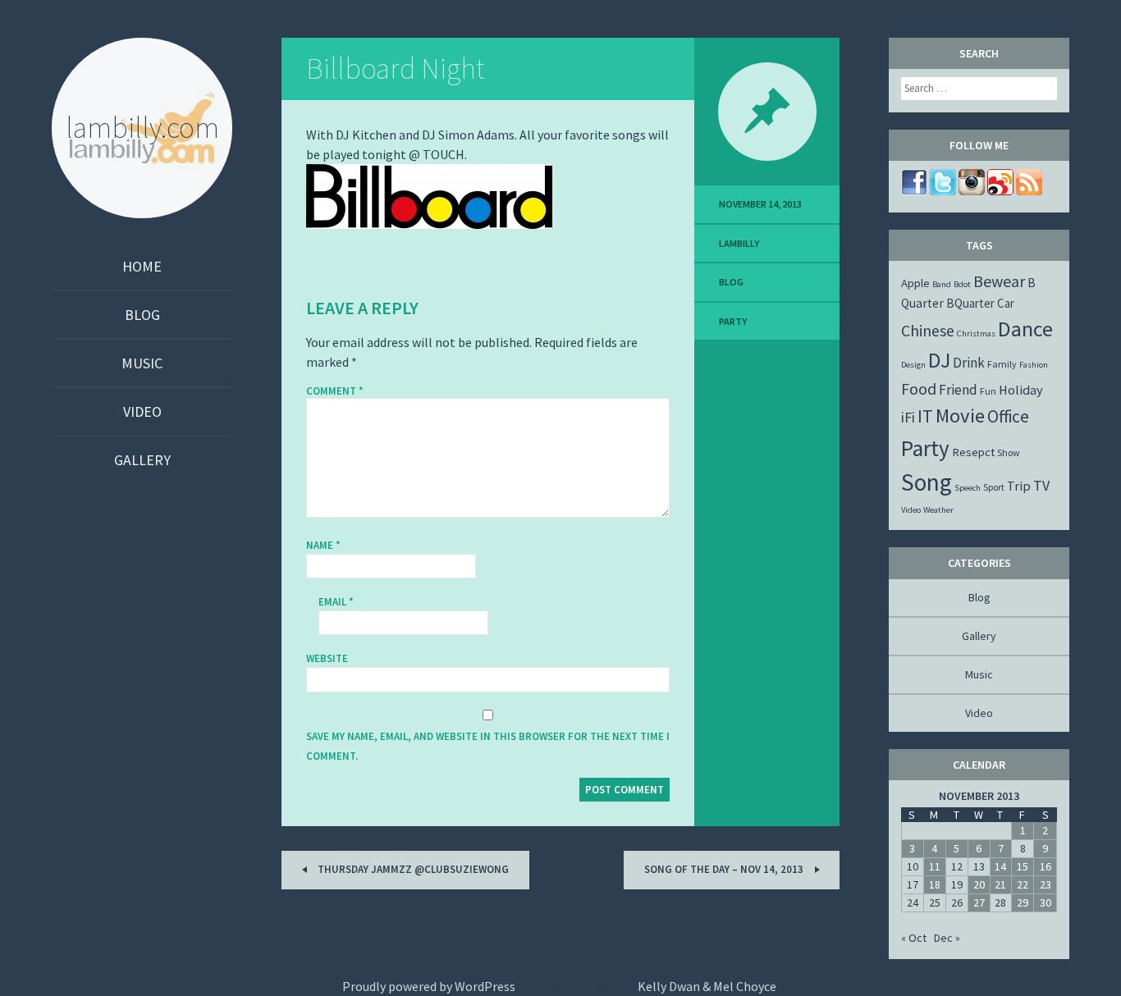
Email (336, 602)
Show (1008, 452)
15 (1022, 866)
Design (913, 364)
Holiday (1021, 389)
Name (323, 545)
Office (1008, 416)
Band (941, 284)
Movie (960, 415)
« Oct (914, 937)
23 (1045, 884)
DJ (939, 360)
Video (142, 411)
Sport (993, 487)
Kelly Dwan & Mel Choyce (707, 986)
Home (142, 266)
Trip (1019, 485)
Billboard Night (395, 68)
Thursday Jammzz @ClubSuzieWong (412, 869)
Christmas (976, 333)
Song (926, 482)
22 (1022, 884)
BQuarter (970, 303)
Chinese (927, 330)
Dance (1025, 328)
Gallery (142, 459)
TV (1041, 485)
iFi (908, 417)
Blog (142, 314)
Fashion (1033, 364)
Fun (988, 391)
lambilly (739, 243)
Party (733, 321)
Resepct (973, 452)
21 (1000, 884)
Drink (969, 363)
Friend (958, 390)
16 (1045, 866)
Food (918, 388)
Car (1005, 303)
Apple (915, 283)
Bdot (962, 284)
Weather (938, 510)
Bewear (999, 281)
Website (327, 658)
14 (1000, 866)
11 (934, 866)
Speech (967, 487)
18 (934, 884)
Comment (335, 391)
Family (1002, 364)
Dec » (947, 937)
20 (979, 884)
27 (979, 902)
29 (1022, 902)
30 (1045, 902)
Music (141, 363)
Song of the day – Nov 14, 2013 (725, 869)
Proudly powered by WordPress (428, 986)
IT (925, 415)
